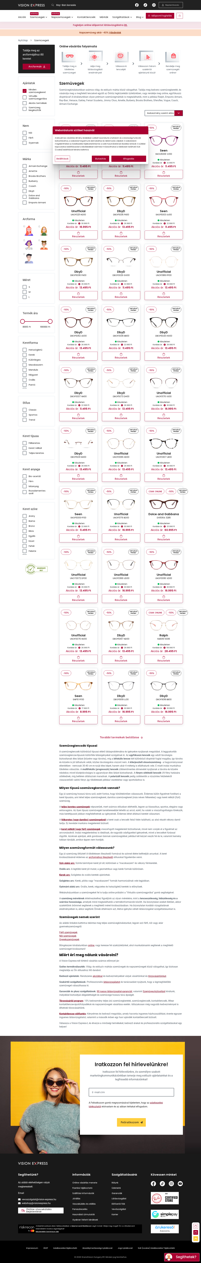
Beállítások (62, 158)
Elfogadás (128, 158)
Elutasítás (100, 158)
